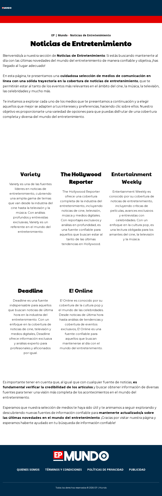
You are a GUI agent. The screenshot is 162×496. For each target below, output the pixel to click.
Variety (30, 174)
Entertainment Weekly (131, 177)
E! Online (81, 290)
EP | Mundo (59, 35)
